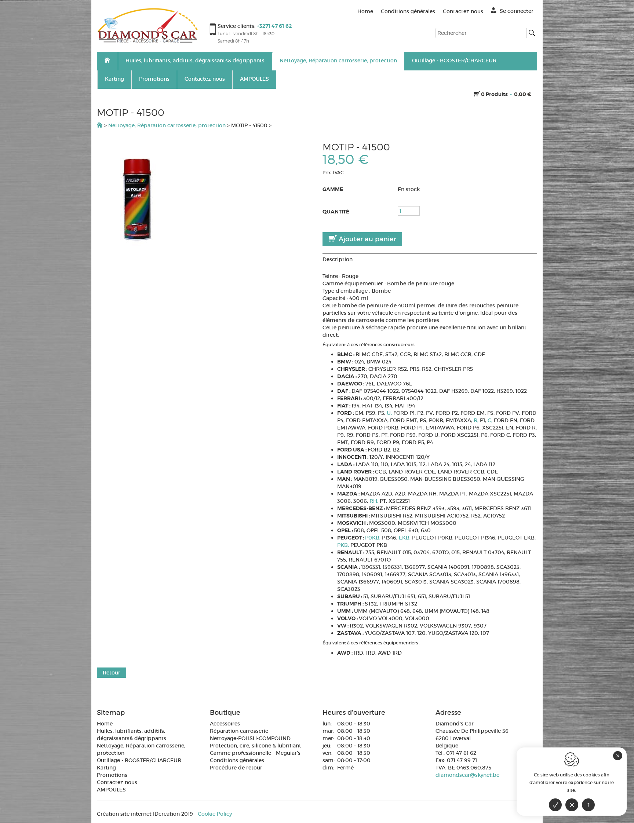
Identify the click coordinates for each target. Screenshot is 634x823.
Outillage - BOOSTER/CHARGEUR (454, 60)
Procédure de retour (236, 767)
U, (390, 413)
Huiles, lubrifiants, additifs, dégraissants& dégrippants (195, 60)
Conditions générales (237, 760)
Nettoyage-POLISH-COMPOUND (250, 738)
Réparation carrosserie (239, 731)
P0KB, (373, 537)
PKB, (343, 545)
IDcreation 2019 (145, 814)
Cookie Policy (215, 814)
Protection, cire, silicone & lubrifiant (255, 745)
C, (491, 420)
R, (477, 420)
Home (105, 723)
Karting (114, 79)
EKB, (405, 537)
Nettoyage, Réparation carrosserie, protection (338, 60)
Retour (111, 672)
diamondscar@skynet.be (467, 775)
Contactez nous (205, 79)
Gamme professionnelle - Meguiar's (255, 753)
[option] (204, 199)
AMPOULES (254, 79)
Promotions (154, 79)
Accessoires (225, 723)
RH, (374, 501)
